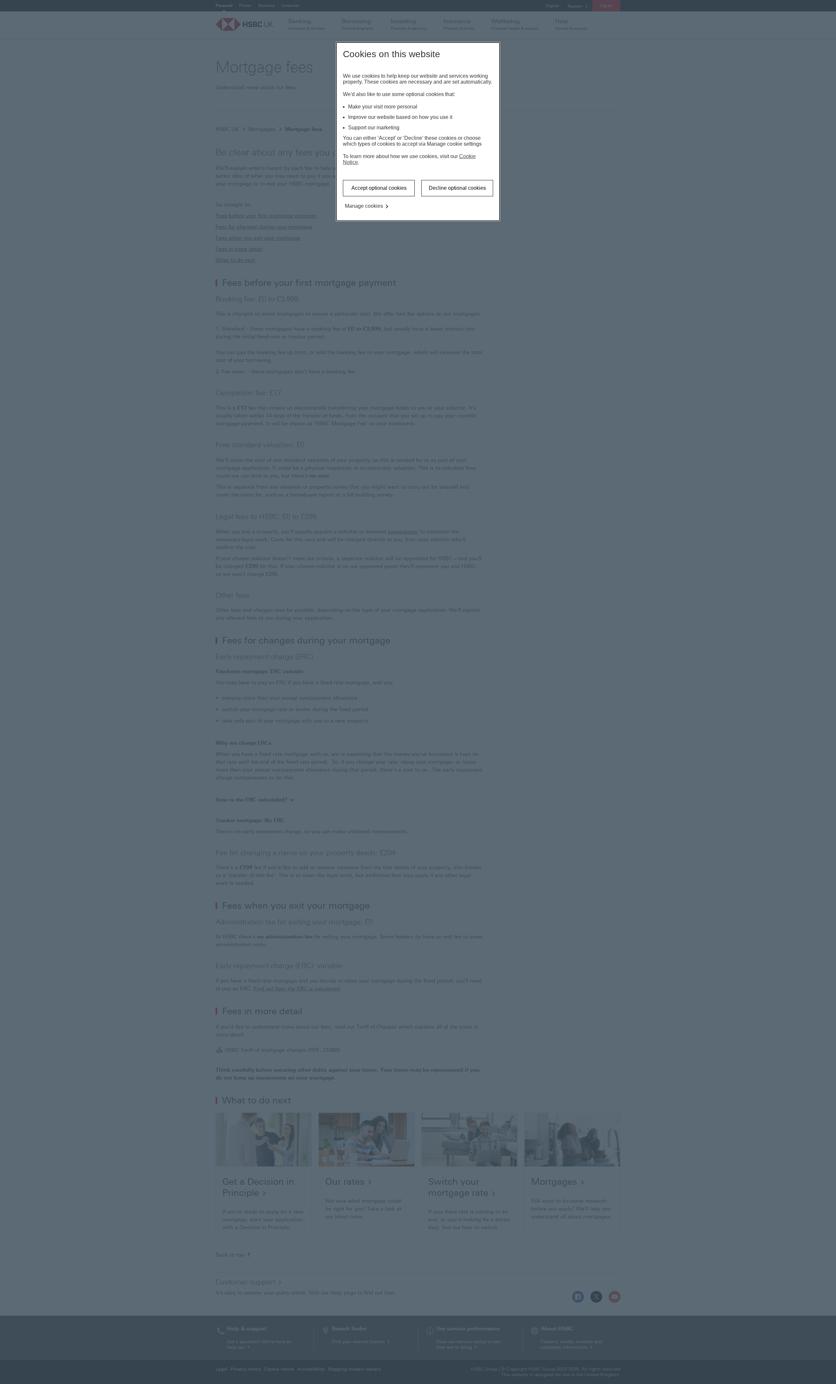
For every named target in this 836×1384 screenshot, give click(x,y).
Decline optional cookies (457, 188)
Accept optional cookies (379, 188)
